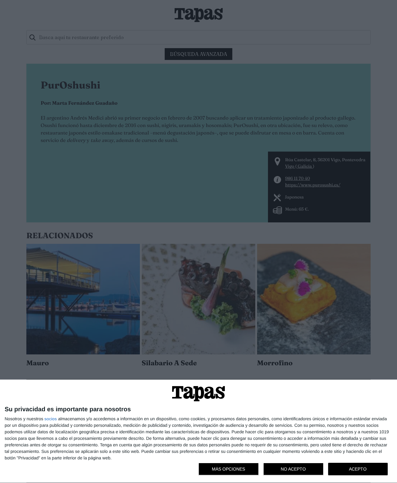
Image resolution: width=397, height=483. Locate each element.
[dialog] (198, 431)
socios (50, 419)
